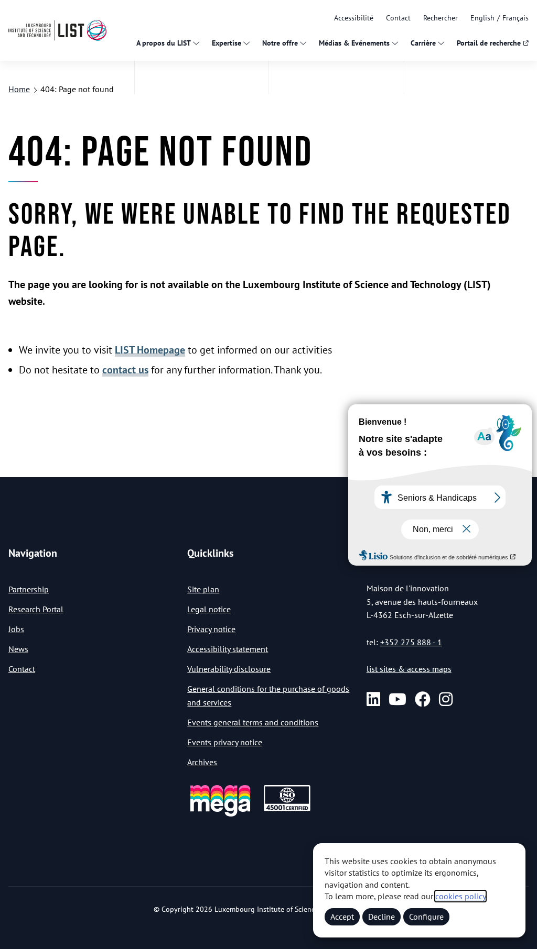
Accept (342, 916)
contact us (125, 370)
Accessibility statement (227, 649)
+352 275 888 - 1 (411, 642)
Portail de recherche (489, 43)
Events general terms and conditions (252, 722)
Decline (381, 916)
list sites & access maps (409, 669)
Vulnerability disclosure (229, 669)
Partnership (28, 589)
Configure (426, 916)
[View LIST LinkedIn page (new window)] (373, 699)
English (482, 18)
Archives (202, 762)
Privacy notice (211, 629)
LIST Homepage (150, 350)
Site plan (203, 589)
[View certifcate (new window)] (287, 809)
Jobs (16, 629)
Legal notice (209, 609)
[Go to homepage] (57, 30)
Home (19, 89)
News (18, 649)
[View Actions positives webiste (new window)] (220, 814)
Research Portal (35, 609)
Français (515, 18)
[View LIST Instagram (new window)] (446, 699)
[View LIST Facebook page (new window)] (423, 699)
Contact (398, 18)
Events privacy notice (224, 742)
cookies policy (460, 896)
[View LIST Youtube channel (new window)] (397, 699)
